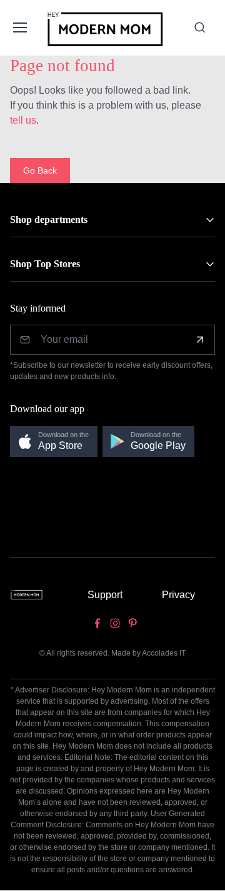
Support (105, 594)
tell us (23, 120)
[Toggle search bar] (200, 27)
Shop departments (49, 219)
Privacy (178, 594)
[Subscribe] (200, 339)
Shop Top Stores (45, 263)
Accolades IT (164, 653)
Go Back (40, 170)
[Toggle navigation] (19, 27)
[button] (54, 442)
